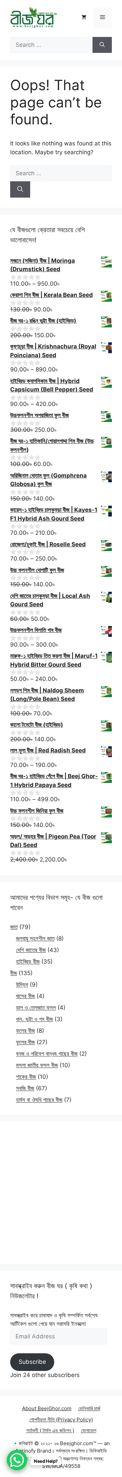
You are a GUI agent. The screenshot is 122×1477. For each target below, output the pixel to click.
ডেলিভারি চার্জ (89, 1408)
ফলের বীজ (25, 1030)
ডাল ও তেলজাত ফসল (36, 1007)
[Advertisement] (61, 1193)
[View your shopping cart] (84, 17)
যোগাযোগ (88, 1430)
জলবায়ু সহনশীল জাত (35, 938)
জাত (14, 927)
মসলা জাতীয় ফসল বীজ (37, 1065)
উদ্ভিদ (22, 984)
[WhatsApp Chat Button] (17, 1460)
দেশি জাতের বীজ (31, 950)
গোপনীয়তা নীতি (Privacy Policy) (61, 1419)
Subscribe (32, 1361)
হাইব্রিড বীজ (28, 961)
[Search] (102, 45)
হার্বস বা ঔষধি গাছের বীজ (39, 1099)
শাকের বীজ (26, 1076)
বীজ (13, 973)
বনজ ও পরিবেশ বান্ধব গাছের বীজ (47, 1053)
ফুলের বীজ (25, 1042)
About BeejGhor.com (47, 1408)
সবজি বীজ (25, 1088)
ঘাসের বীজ (25, 996)
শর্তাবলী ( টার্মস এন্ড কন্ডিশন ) (50, 1430)
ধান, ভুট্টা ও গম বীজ (34, 1019)
